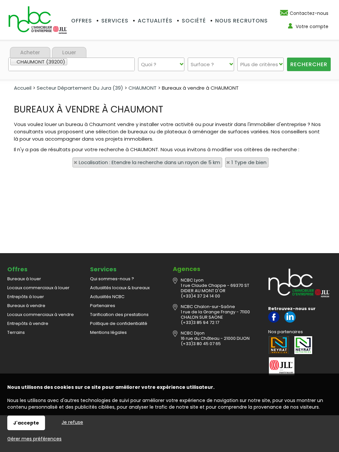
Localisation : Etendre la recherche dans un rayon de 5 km (149, 162)
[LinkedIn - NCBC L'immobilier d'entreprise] (290, 321)
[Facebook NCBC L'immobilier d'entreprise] (273, 321)
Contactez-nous (309, 13)
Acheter (30, 52)
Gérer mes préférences (34, 438)
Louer (69, 52)
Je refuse (72, 422)
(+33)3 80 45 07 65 (201, 343)
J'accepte (26, 423)
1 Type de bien (248, 162)
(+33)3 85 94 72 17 (200, 322)
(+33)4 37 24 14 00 (200, 296)
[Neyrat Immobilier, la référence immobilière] (280, 345)
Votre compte (312, 26)
